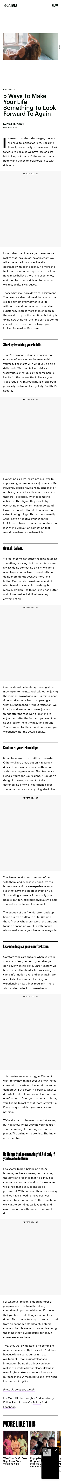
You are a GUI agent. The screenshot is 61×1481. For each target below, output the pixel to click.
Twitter (37, 1402)
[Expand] (45, 1450)
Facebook (9, 1406)
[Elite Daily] (10, 5)
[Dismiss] (55, 1450)
